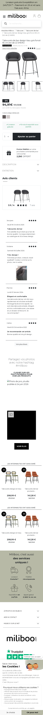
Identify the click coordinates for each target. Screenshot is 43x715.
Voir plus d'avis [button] (21, 344)
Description (9, 164)
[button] (21, 394)
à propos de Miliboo (13, 611)
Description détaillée (9, 48)
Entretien (8, 171)
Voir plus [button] (21, 446)
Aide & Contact (10, 617)
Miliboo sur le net (12, 623)
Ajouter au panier (27, 136)
